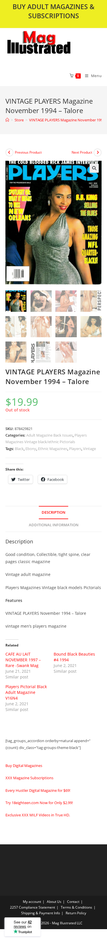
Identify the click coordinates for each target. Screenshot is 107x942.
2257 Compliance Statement (32, 907)
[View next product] (98, 152)
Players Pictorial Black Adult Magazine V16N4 (26, 692)
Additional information (53, 525)
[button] (53, 46)
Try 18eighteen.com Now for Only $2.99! (39, 802)
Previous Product (28, 152)
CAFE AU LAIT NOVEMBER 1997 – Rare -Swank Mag (23, 659)
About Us (54, 901)
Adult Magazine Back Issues (49, 435)
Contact (73, 901)
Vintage (89, 448)
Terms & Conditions (76, 907)
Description (53, 512)
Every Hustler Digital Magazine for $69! (37, 790)
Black (19, 448)
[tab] (53, 512)
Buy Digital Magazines (23, 765)
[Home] (7, 119)
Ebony (30, 448)
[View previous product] (9, 152)
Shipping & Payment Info (40, 913)
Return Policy (76, 913)
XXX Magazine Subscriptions (29, 777)
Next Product (82, 152)
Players (75, 448)
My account (32, 901)
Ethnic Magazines (52, 448)
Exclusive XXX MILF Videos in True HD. (37, 815)
